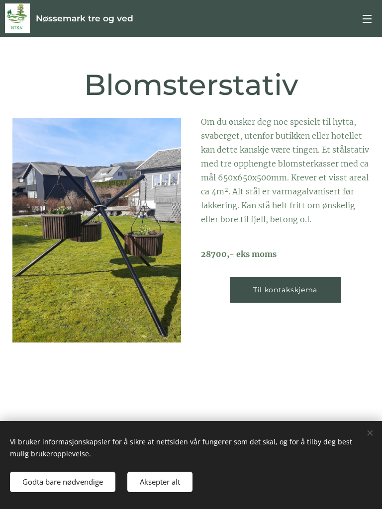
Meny (367, 18)
